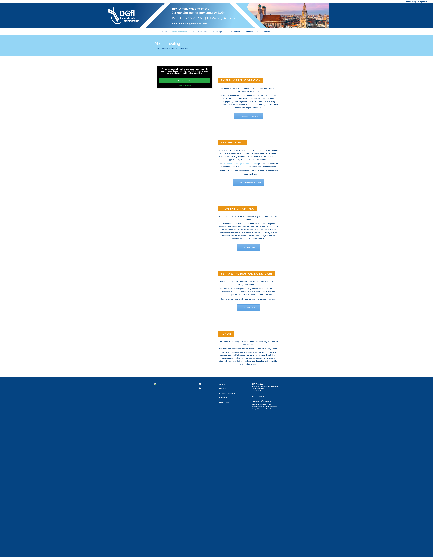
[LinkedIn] (200, 385)
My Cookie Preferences (227, 393)
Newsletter (222, 388)
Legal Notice (223, 397)
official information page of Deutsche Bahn (240, 164)
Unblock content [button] (184, 80)
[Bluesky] (200, 389)
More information (250, 247)
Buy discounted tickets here (250, 182)
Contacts (222, 384)
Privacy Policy (224, 402)
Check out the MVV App (250, 116)
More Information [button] (184, 85)
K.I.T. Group (272, 409)
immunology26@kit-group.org (417, 2)
